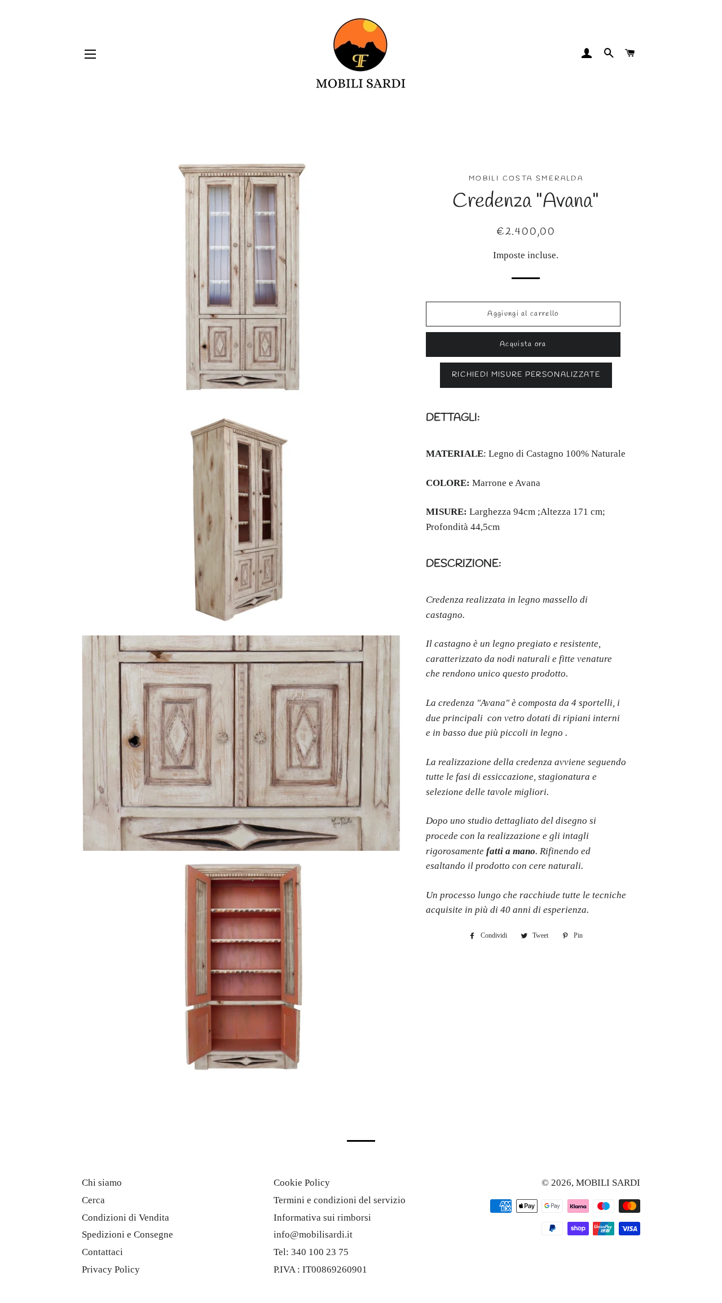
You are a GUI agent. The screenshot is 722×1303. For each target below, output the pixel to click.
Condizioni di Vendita (125, 1217)
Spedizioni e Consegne (127, 1234)
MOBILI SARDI (608, 1182)
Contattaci (102, 1252)
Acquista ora (523, 344)
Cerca (93, 1200)
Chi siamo (102, 1182)
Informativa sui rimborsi (322, 1217)
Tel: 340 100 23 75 (311, 1252)
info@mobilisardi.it (313, 1234)
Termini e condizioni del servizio (340, 1200)
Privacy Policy (111, 1269)
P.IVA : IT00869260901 (320, 1269)
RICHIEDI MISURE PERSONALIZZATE (526, 374)
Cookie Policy (302, 1182)
